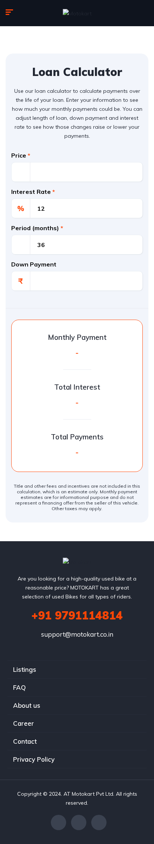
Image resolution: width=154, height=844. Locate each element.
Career (23, 723)
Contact (25, 741)
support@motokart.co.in (77, 634)
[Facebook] (58, 822)
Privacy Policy (34, 759)
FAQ (19, 687)
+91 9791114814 (77, 615)
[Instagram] (99, 822)
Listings (24, 669)
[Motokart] (77, 13)
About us (26, 705)
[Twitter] (78, 822)
